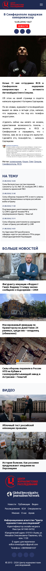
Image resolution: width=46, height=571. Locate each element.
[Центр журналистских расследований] (13, 5)
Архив (31, 513)
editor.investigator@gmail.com (23, 544)
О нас (24, 513)
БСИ (24, 508)
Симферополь (9, 164)
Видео (8, 390)
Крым (25, 161)
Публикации (24, 504)
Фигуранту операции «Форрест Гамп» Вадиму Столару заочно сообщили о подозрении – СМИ (20, 287)
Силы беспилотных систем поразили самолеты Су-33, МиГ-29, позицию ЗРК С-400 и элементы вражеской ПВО (23, 186)
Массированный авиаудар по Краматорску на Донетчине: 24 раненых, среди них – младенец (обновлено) (20, 329)
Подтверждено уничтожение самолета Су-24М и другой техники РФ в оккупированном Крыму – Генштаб (19, 211)
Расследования (12, 508)
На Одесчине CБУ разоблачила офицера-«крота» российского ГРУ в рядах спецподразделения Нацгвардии (21, 234)
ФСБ (19, 164)
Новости (23, 26)
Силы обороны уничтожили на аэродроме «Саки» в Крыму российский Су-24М (21, 223)
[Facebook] (16, 31)
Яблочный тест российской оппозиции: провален (18, 426)
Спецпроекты (34, 508)
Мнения (15, 513)
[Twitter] (22, 31)
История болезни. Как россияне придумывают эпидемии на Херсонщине (20, 465)
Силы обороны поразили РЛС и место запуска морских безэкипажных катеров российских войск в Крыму (22, 199)
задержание (16, 161)
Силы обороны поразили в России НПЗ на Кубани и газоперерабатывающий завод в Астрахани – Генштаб (21, 372)
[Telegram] (28, 31)
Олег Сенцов (35, 161)
